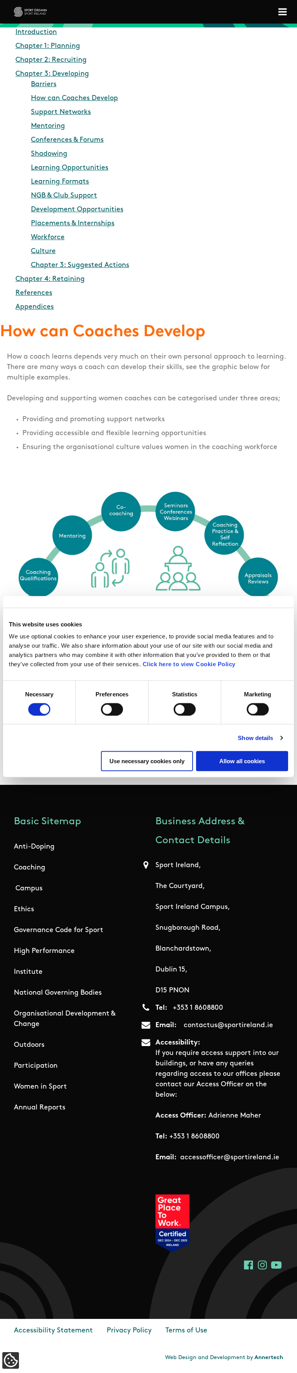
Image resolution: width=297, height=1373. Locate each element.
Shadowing (49, 154)
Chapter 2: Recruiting (51, 60)
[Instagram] (262, 1265)
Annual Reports (39, 1107)
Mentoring (48, 126)
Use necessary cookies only (146, 761)
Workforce (48, 237)
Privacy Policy (129, 1330)
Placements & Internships (72, 223)
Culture (43, 251)
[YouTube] (276, 1265)
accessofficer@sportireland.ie (229, 1157)
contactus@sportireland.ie (228, 1025)
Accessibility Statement (53, 1330)
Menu (284, 12)
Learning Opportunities (69, 168)
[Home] (30, 12)
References (33, 293)
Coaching (29, 867)
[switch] (112, 709)
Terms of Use (186, 1330)
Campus (29, 888)
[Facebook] (248, 1265)
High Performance (44, 951)
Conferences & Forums (67, 140)
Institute (28, 972)
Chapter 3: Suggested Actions (80, 265)
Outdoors (29, 1045)
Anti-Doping (34, 847)
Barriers (43, 84)
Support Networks (61, 112)
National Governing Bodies (58, 993)
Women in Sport (40, 1087)
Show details (255, 737)
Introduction (36, 32)
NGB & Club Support (64, 195)
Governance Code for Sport (58, 930)
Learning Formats (60, 182)
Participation (36, 1066)
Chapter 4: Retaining (50, 279)
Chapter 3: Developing (52, 74)
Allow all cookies (242, 761)
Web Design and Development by (224, 1358)
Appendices (34, 307)
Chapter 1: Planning (47, 46)
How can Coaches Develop (74, 98)
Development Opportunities (77, 209)
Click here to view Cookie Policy (189, 664)
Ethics (24, 909)
